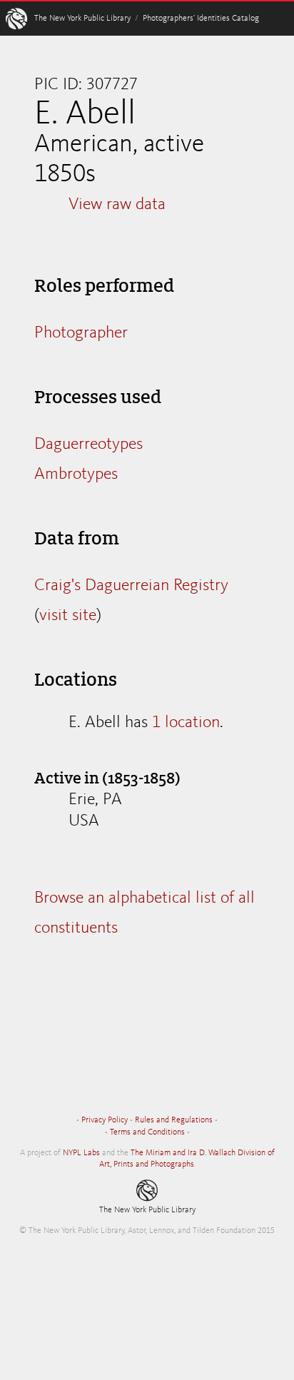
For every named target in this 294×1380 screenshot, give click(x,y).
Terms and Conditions (147, 1132)
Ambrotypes (76, 474)
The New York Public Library (82, 18)
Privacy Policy (104, 1120)
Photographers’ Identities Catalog (201, 18)
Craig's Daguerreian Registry (131, 585)
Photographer (81, 333)
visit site (67, 615)
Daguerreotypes (88, 444)
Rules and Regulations (174, 1120)
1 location (186, 722)
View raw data (117, 204)
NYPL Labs (81, 1153)
